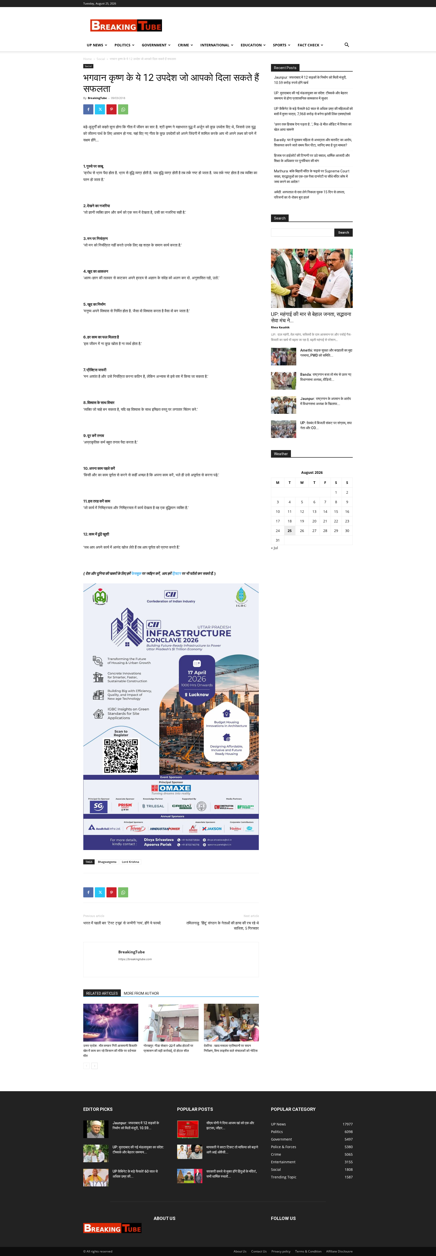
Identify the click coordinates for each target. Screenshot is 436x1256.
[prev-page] (86, 1066)
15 (336, 511)
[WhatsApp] (123, 109)
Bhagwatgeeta (107, 862)
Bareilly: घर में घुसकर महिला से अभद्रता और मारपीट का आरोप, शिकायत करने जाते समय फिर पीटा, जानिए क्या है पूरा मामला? (313, 142)
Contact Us (259, 1251)
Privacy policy (280, 1251)
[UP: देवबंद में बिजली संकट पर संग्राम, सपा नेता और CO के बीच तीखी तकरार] (283, 429)
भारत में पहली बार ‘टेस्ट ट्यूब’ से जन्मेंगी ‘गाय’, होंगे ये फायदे (122, 923)
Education (251, 45)
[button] (347, 45)
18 (290, 521)
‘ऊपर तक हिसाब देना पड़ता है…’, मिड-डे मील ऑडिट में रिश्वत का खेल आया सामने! (312, 127)
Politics (122, 45)
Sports (279, 45)
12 (302, 511)
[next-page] (94, 1066)
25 (290, 530)
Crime (183, 45)
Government (154, 45)
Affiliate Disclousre (339, 1251)
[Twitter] (100, 109)
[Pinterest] (111, 109)
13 (314, 511)
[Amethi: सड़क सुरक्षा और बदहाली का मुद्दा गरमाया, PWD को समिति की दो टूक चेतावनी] (283, 356)
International (214, 45)
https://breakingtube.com (135, 959)
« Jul (274, 547)
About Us (240, 1251)
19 (302, 521)
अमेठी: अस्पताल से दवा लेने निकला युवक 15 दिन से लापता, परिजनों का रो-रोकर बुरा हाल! (309, 194)
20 (314, 521)
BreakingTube (97, 98)
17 (278, 521)
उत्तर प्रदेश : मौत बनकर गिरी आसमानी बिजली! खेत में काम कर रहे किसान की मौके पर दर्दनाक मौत (110, 1051)
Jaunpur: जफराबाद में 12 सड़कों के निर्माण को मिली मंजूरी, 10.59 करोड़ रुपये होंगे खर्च (310, 80)
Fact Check (308, 45)
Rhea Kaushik (280, 327)
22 (336, 521)
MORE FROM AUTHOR (141, 993)
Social (101, 59)
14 (325, 511)
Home (87, 59)
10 (278, 511)
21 (325, 521)
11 (290, 511)
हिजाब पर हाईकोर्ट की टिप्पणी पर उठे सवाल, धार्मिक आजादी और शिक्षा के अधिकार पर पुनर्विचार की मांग (312, 158)
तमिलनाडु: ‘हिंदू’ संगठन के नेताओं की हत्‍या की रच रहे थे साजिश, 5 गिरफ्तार (222, 926)
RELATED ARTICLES (102, 993)
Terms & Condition (308, 1251)
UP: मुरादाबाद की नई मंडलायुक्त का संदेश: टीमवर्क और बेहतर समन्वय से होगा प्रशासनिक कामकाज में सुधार (311, 95)
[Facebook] (88, 109)
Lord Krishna (130, 862)
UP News (95, 45)
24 (278, 530)
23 (347, 521)
